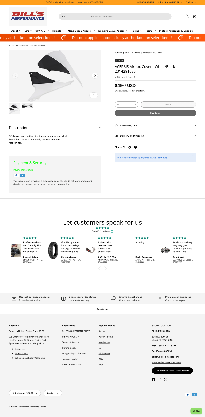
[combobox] (115, 16)
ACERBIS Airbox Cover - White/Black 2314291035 (33, 45)
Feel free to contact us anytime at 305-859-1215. (142, 157)
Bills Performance (22, 407)
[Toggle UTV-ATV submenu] (47, 30)
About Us (20, 349)
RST (100, 347)
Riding (149, 30)
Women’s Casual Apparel (111, 30)
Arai (101, 364)
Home (11, 45)
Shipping (119, 91)
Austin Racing (106, 336)
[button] (194, 16)
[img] (102, 228)
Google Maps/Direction (74, 353)
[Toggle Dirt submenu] (31, 30)
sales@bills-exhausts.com (165, 356)
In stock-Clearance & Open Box (176, 30)
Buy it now (155, 113)
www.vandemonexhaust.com (166, 362)
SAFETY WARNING (71, 364)
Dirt (27, 30)
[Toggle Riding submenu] (154, 30)
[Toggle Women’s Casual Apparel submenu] (127, 30)
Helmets (56, 30)
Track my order (70, 359)
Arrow (102, 331)
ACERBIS (118, 52)
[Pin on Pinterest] (135, 147)
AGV (101, 359)
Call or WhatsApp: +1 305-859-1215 (172, 370)
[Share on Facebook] (130, 147)
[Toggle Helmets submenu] (63, 30)
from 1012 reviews (101, 231)
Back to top (102, 309)
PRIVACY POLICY (70, 336)
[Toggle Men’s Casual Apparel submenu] (93, 30)
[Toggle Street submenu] (20, 30)
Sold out (168, 104)
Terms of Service (70, 342)
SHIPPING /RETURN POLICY (76, 331)
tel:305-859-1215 (145, 2)
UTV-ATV (40, 30)
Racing (135, 30)
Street (14, 30)
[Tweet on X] (124, 147)
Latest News (21, 353)
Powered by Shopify (38, 407)
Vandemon (104, 342)
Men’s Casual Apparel (79, 30)
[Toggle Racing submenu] (141, 30)
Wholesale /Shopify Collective (30, 357)
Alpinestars (104, 353)
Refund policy (69, 347)
